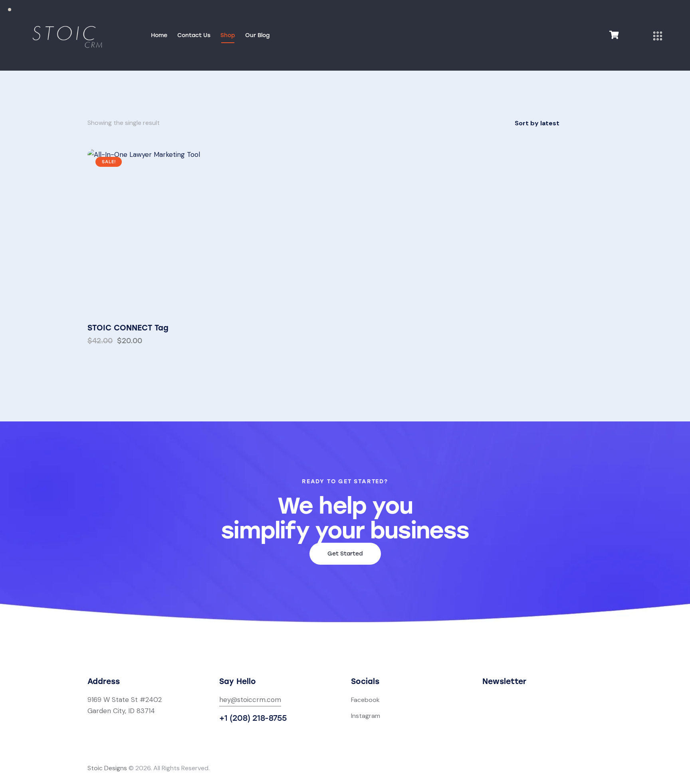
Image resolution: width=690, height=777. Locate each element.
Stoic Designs (107, 768)
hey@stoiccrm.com (250, 699)
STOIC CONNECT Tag (128, 327)
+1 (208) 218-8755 (252, 718)
